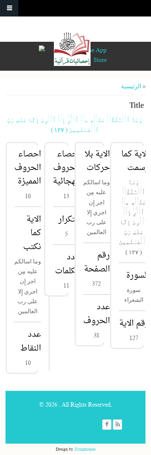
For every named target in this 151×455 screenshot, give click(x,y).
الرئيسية (131, 86)
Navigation (9, 8)
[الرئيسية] (72, 47)
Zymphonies (85, 449)
